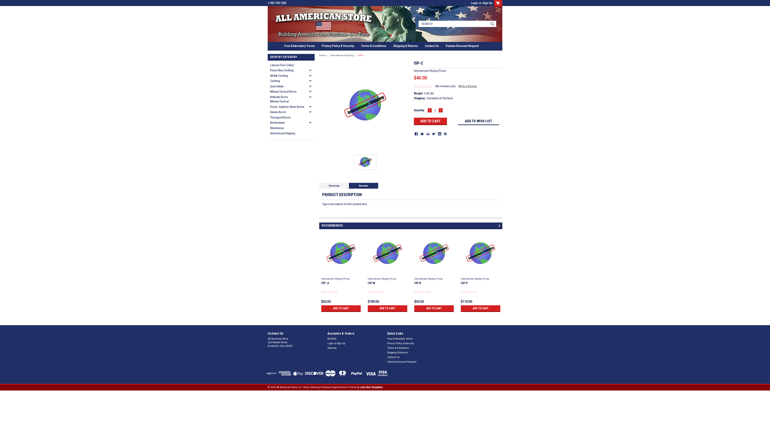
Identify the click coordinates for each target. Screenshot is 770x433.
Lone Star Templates (371, 387)
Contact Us (432, 46)
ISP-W (371, 283)
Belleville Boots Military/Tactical (279, 99)
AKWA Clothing (279, 76)
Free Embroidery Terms (299, 46)
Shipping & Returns (405, 46)
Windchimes (277, 128)
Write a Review (467, 86)
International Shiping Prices (335, 278)
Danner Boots (278, 112)
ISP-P (464, 283)
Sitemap (331, 348)
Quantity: (419, 110)
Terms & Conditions (373, 46)
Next (500, 225)
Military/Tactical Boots (283, 91)
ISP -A (325, 283)
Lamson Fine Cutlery (282, 65)
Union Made (277, 86)
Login (474, 3)
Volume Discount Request (462, 46)
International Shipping (282, 133)
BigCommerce (340, 387)
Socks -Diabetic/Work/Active (287, 107)
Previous (496, 225)
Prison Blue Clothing (282, 70)
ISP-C (361, 55)
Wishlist (331, 338)
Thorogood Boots (280, 117)
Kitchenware (277, 122)
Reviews (363, 185)
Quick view (341, 272)
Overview (334, 185)
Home (322, 55)
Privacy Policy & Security (338, 46)
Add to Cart (341, 308)
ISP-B (417, 283)
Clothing (275, 81)
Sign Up (487, 3)
